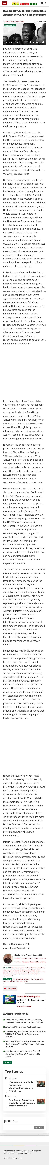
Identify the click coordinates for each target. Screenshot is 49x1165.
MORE (38, 1127)
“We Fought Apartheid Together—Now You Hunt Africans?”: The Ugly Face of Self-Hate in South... (24, 1044)
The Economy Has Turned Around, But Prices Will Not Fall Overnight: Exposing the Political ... (25, 1034)
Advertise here (24, 1006)
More (6, 1062)
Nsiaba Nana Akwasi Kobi (14, 21)
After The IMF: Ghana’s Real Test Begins (23, 1027)
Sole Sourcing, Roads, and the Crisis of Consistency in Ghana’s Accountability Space (22, 1054)
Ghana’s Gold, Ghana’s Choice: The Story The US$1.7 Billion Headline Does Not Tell (24, 1021)
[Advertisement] (24, 372)
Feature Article (9, 25)
